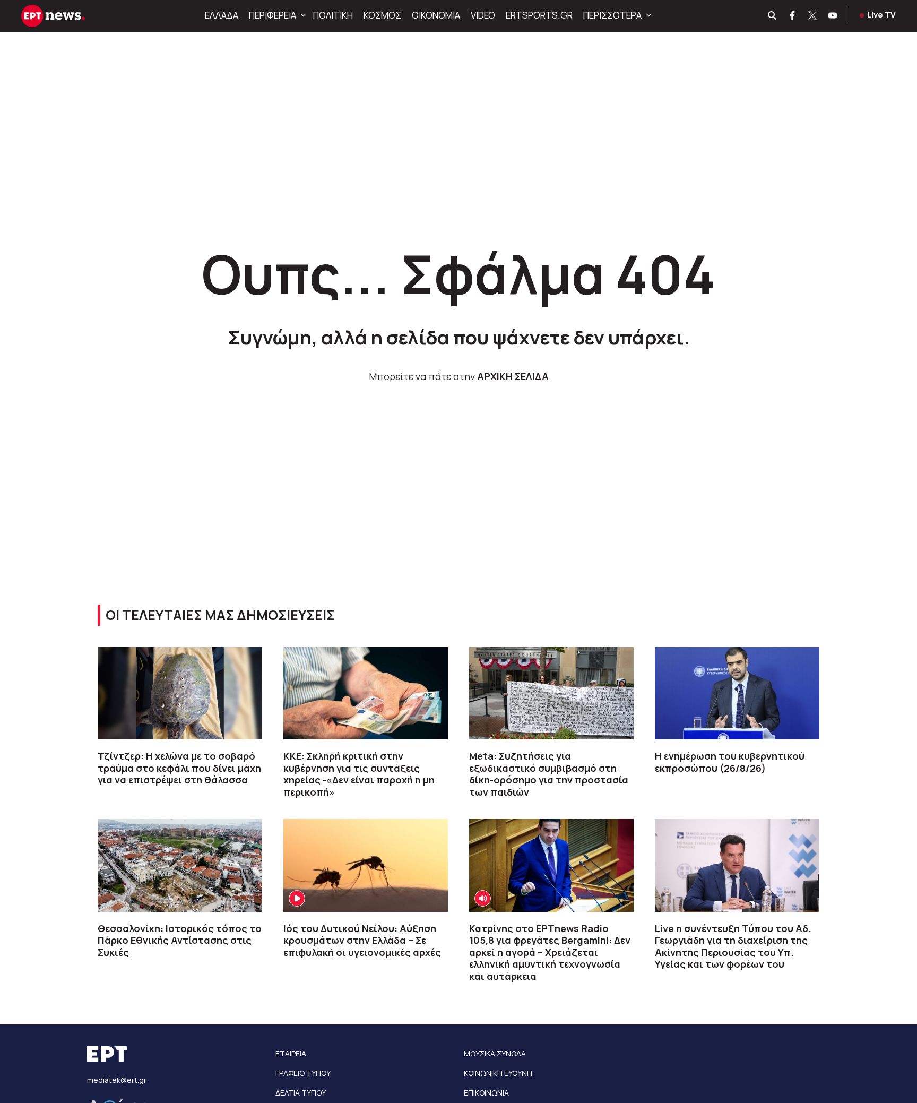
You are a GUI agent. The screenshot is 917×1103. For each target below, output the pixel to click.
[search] (772, 16)
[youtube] (833, 16)
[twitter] (813, 16)
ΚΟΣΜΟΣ (382, 15)
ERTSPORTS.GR (539, 15)
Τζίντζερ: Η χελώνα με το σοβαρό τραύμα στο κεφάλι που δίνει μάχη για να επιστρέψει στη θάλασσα (179, 767)
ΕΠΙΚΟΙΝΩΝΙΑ (486, 1093)
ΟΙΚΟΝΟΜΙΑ (436, 15)
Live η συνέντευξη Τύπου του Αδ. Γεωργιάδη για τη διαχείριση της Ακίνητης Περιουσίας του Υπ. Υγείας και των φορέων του (733, 946)
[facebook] (793, 16)
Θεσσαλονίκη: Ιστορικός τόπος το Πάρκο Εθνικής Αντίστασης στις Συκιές (180, 940)
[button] (302, 15)
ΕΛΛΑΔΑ (221, 15)
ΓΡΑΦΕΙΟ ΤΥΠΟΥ (303, 1073)
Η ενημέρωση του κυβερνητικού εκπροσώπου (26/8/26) (729, 761)
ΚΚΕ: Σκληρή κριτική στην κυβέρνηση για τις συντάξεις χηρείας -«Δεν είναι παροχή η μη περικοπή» (359, 773)
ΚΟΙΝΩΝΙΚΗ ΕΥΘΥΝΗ (498, 1073)
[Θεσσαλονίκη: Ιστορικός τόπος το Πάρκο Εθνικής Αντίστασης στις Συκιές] (180, 865)
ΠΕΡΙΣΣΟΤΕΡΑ (612, 15)
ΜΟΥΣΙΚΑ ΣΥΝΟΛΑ (495, 1053)
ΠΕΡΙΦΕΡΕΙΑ (272, 15)
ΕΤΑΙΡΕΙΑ (290, 1053)
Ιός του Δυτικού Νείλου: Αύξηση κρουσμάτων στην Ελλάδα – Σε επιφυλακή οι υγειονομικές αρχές (362, 940)
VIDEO (483, 15)
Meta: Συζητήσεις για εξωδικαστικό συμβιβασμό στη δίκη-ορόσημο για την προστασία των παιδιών (548, 773)
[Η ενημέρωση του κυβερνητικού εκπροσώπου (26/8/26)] (737, 693)
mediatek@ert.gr (116, 1080)
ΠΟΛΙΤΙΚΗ (333, 15)
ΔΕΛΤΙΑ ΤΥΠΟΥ (300, 1093)
